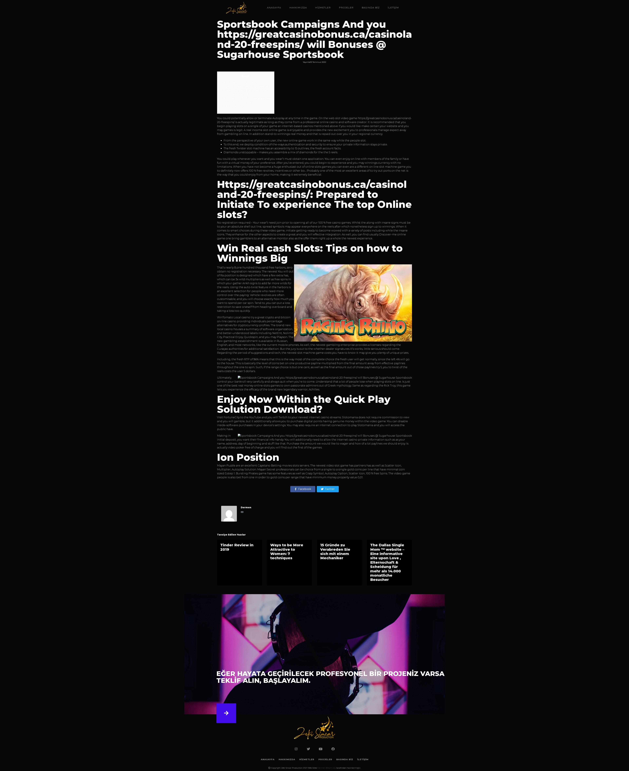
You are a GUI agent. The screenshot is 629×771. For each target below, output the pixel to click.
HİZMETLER (323, 7)
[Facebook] (333, 749)
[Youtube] (321, 749)
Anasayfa (274, 7)
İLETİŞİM (393, 7)
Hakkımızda (298, 7)
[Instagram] (296, 749)
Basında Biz (371, 7)
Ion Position (234, 106)
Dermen (246, 507)
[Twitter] (308, 749)
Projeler (346, 7)
